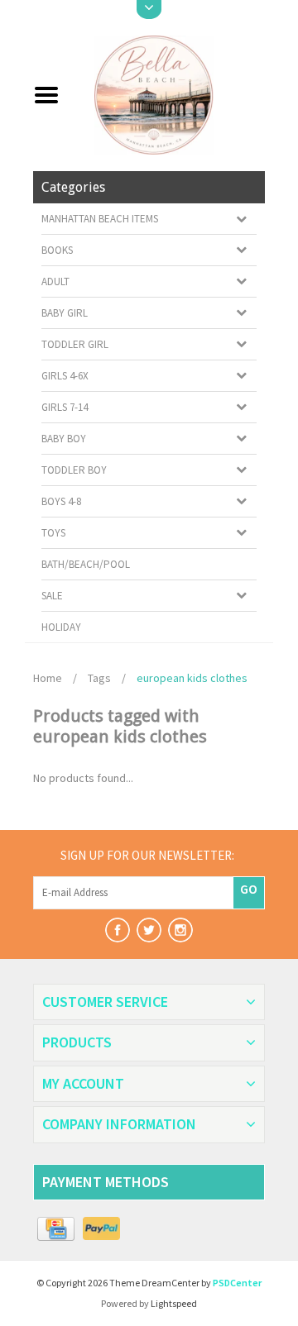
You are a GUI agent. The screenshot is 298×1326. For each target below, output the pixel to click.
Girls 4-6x (65, 376)
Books (57, 250)
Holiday (61, 627)
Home (47, 677)
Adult (55, 281)
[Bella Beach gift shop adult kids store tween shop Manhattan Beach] (168, 93)
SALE (52, 596)
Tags (99, 677)
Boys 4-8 (61, 501)
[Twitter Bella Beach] (149, 930)
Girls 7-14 (64, 407)
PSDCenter (237, 1282)
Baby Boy (63, 439)
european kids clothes (192, 677)
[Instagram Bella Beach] (180, 930)
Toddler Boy (74, 470)
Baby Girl (64, 313)
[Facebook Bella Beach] (117, 930)
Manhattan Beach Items (99, 219)
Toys (53, 533)
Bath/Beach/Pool (85, 564)
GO (248, 888)
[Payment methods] (55, 1229)
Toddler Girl (74, 344)
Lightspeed (174, 1303)
